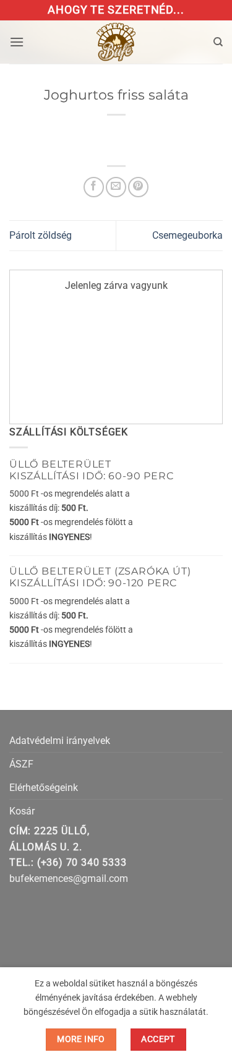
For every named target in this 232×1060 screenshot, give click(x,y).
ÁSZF (21, 764)
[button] (16, 42)
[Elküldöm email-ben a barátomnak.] (116, 187)
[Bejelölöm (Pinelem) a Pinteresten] (138, 187)
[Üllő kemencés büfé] (116, 42)
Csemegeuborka (187, 235)
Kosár (22, 811)
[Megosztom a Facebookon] (94, 187)
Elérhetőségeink (43, 787)
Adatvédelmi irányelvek (59, 740)
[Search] (218, 42)
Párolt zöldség (40, 235)
